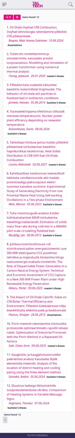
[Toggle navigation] (4, 4)
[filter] (8, 17)
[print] (17, 17)
